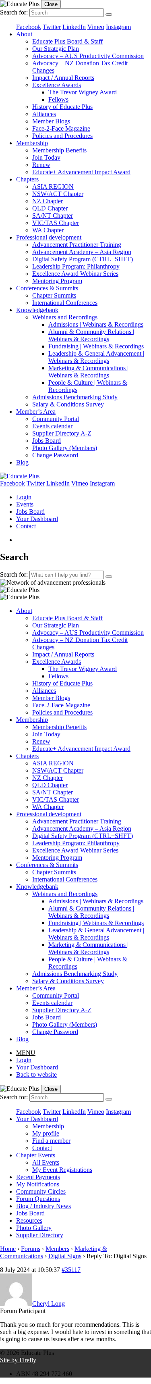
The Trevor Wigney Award (82, 92)
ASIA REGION (53, 186)
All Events (45, 1162)
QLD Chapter (50, 208)
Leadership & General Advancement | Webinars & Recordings (96, 357)
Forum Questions (38, 1198)
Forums (30, 1248)
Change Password (55, 455)
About (24, 34)
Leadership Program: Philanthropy (76, 266)
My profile (45, 1133)
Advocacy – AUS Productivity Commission (88, 55)
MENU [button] (25, 1052)
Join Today (46, 157)
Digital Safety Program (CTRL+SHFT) (82, 259)
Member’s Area (36, 411)
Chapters (27, 179)
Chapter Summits (54, 295)
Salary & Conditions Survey (68, 404)
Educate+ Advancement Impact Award (81, 172)
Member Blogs (51, 121)
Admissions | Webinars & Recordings (95, 324)
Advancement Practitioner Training (76, 244)
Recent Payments (38, 1176)
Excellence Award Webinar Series (75, 273)
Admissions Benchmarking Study (75, 397)
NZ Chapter (47, 201)
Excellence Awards (56, 84)
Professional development (48, 237)
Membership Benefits (59, 150)
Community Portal (55, 418)
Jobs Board (46, 440)
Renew (41, 164)
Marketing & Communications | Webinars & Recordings (88, 372)
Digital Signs (64, 1256)
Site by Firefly (18, 1360)
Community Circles (41, 1191)
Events (24, 504)
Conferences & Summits (47, 288)
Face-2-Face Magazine (61, 128)
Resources (29, 1220)
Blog (22, 462)
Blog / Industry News (43, 1206)
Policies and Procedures (62, 135)
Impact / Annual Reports (63, 77)
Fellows (58, 99)
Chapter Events (35, 1155)
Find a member (51, 1140)
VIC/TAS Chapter (55, 222)
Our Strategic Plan (55, 48)
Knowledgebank (37, 309)
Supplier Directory (39, 1235)
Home (8, 1248)
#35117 (71, 1269)
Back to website (36, 1074)
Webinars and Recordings (64, 317)
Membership (32, 143)
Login (23, 497)
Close (51, 4)
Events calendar (52, 426)
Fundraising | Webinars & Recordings (96, 346)
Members (57, 1248)
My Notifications (37, 1184)
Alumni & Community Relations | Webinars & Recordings (91, 335)
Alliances (44, 113)
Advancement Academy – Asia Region (81, 251)
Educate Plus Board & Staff (67, 41)
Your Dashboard (37, 518)
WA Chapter (48, 230)
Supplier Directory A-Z (61, 433)
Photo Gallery (34, 1227)
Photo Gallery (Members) (64, 447)
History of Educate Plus (62, 106)
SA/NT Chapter (52, 215)
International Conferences (64, 302)
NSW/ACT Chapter (57, 193)
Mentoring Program (57, 280)
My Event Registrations (62, 1169)
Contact (26, 526)
